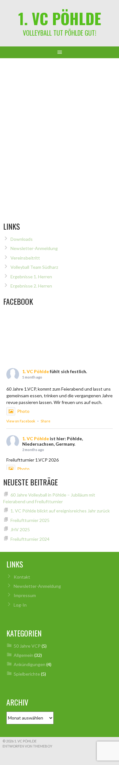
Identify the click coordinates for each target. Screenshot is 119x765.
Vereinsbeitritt (25, 258)
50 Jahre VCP (27, 646)
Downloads (21, 239)
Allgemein (23, 655)
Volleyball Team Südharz (34, 267)
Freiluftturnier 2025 (30, 520)
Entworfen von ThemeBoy (27, 746)
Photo (23, 411)
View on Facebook (20, 421)
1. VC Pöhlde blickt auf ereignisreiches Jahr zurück (60, 510)
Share (45, 421)
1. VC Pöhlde (59, 18)
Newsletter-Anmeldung (34, 248)
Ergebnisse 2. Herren (31, 286)
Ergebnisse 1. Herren (31, 276)
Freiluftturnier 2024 (30, 539)
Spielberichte (27, 674)
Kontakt (22, 577)
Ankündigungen (29, 664)
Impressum (25, 595)
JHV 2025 (20, 529)
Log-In (20, 605)
